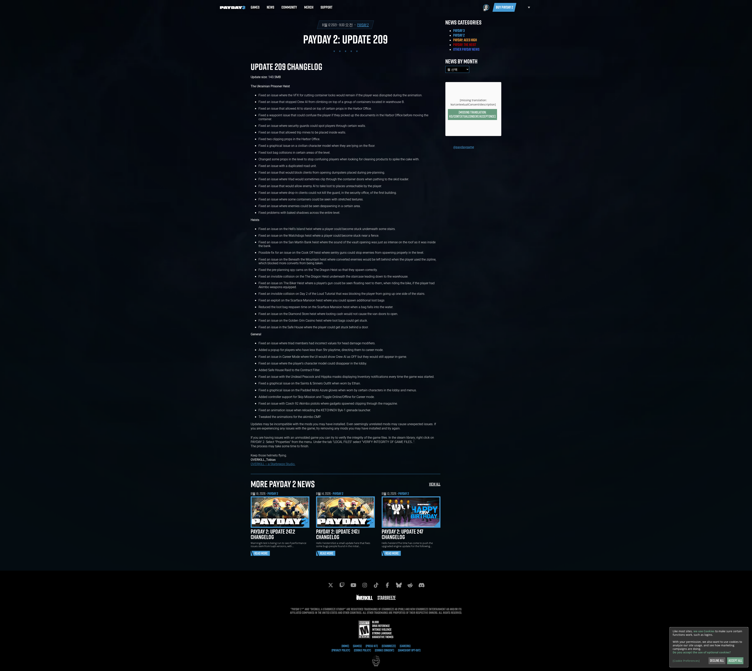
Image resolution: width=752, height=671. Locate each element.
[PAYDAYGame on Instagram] (364, 585)
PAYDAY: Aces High (465, 40)
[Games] (357, 646)
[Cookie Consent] (384, 650)
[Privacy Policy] (341, 650)
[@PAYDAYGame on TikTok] (376, 585)
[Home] (345, 646)
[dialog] (709, 647)
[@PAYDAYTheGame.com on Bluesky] (398, 585)
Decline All (717, 660)
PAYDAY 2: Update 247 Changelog (402, 534)
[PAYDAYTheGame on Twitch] (342, 585)
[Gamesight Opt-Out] (409, 650)
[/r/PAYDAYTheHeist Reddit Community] (410, 585)
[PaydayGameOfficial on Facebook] (387, 585)
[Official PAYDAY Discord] (421, 585)
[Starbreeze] (389, 646)
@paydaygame (463, 147)
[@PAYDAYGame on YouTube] (353, 585)
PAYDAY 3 (459, 30)
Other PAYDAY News (466, 49)
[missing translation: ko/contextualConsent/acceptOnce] (472, 114)
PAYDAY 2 (363, 24)
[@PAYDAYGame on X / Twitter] (330, 585)
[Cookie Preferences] (686, 660)
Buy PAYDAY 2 (504, 7)
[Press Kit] (372, 646)
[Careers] (405, 646)
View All (434, 484)
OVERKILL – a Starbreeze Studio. (273, 464)
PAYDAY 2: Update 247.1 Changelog (338, 534)
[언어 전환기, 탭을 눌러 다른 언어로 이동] (524, 7)
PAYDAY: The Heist (464, 44)
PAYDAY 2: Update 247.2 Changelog (273, 534)
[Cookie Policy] (362, 650)
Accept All (735, 660)
